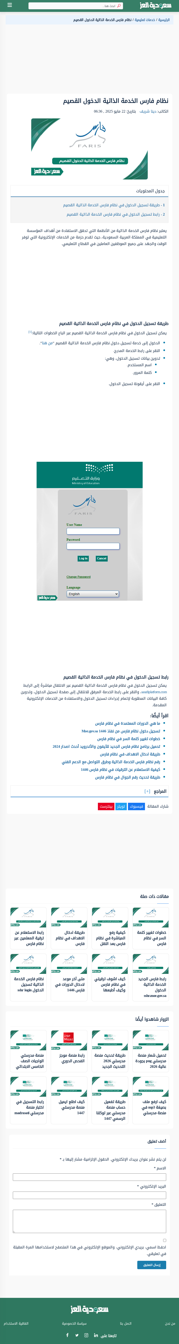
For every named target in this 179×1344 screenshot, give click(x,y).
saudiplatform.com (154, 692)
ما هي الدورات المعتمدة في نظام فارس (127, 723)
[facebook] (67, 1336)
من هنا (47, 343)
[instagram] (86, 1336)
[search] (118, 6)
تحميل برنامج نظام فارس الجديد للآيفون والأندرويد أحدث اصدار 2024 (106, 746)
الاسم (160, 1168)
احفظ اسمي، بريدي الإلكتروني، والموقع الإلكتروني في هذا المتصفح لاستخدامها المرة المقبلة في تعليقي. (89, 1250)
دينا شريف (148, 111)
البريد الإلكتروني (151, 1186)
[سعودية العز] (156, 6)
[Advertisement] (89, 61)
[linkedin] (96, 1336)
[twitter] (77, 1336)
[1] (30, 332)
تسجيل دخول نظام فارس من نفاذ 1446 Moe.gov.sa (121, 731)
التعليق (158, 1204)
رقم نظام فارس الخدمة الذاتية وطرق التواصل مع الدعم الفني (111, 761)
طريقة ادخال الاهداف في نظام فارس (130, 754)
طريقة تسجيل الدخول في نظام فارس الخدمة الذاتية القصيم (114, 205)
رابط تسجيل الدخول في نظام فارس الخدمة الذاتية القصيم (116, 214)
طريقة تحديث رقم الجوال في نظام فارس (127, 777)
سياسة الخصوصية (74, 1323)
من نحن (170, 1323)
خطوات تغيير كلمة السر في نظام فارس (128, 738)
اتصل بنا (125, 1323)
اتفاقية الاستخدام (16, 1323)
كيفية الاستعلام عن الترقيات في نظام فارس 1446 (120, 769)
